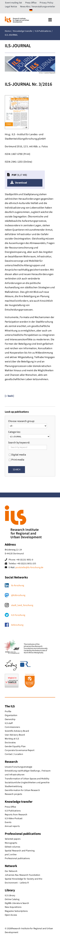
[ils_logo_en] (17, 18)
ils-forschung (17, 585)
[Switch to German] (30, 10)
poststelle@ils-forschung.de (29, 567)
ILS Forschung (18, 615)
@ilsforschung (18, 595)
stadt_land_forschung (22, 605)
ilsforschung (17, 625)
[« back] (9, 396)
